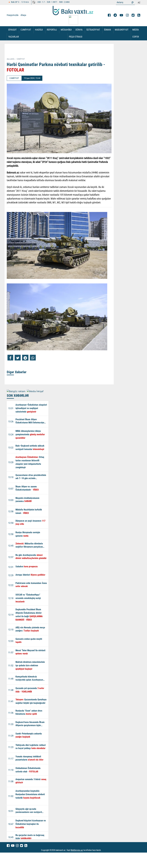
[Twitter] (133, 15)
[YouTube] (121, 15)
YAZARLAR (13, 36)
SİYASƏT (12, 29)
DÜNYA (79, 29)
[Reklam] (61, 51)
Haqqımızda (12, 15)
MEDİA (135, 29)
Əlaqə (23, 15)
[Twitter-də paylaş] (17, 357)
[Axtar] (132, 2)
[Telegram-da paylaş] (25, 357)
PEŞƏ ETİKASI (75, 36)
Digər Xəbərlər (16, 372)
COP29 (135, 36)
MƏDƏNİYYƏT (121, 29)
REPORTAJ (52, 29)
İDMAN (107, 29)
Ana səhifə (10, 59)
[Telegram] (115, 15)
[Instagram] (127, 15)
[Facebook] (109, 15)
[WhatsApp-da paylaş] (32, 357)
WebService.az (77, 850)
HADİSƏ (39, 29)
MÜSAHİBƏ (66, 29)
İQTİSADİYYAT (93, 29)
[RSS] (138, 15)
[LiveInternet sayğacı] (104, 850)
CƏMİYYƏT (26, 29)
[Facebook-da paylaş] (10, 357)
